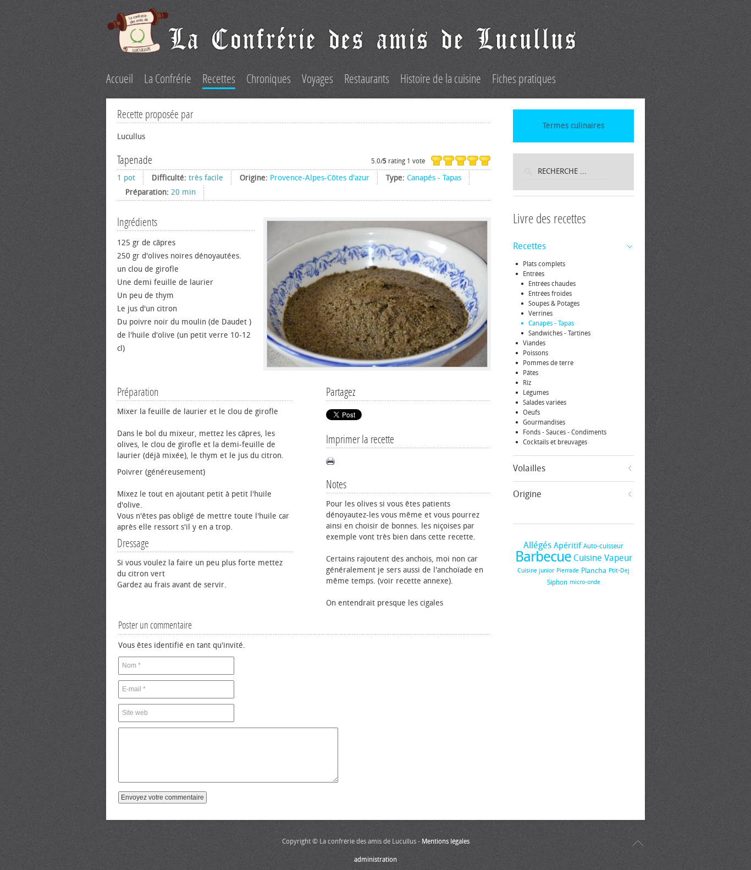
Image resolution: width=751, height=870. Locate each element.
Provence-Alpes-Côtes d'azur (319, 178)
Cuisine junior (535, 570)
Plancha (593, 570)
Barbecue (543, 556)
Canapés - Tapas (434, 178)
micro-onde (585, 582)
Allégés (537, 545)
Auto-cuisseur (603, 546)
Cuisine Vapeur (602, 558)
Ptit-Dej (619, 570)
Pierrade (567, 570)
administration (375, 859)
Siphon (557, 582)
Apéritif (567, 545)
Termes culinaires (573, 125)
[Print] (330, 460)
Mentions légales (446, 841)
